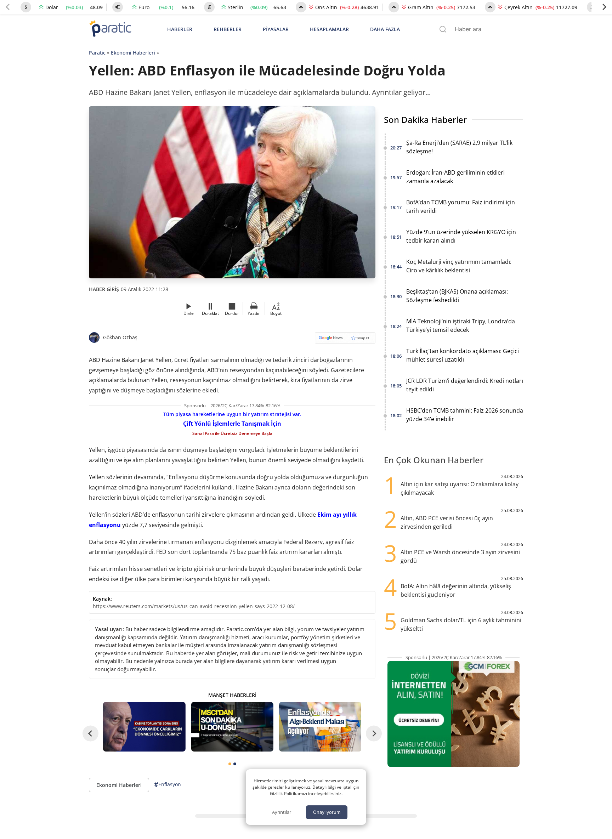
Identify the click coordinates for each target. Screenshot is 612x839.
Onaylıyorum (326, 812)
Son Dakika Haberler (425, 119)
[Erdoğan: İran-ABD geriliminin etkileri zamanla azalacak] (144, 726)
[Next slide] (604, 7)
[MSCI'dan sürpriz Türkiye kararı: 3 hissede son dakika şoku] (232, 726)
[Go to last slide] (90, 734)
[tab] (229, 764)
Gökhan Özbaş (120, 337)
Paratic (97, 52)
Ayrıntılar (281, 812)
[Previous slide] (7, 7)
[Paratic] (110, 29)
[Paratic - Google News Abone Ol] (345, 340)
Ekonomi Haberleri (133, 52)
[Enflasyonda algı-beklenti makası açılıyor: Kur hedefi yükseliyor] (320, 726)
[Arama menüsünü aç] (443, 29)
